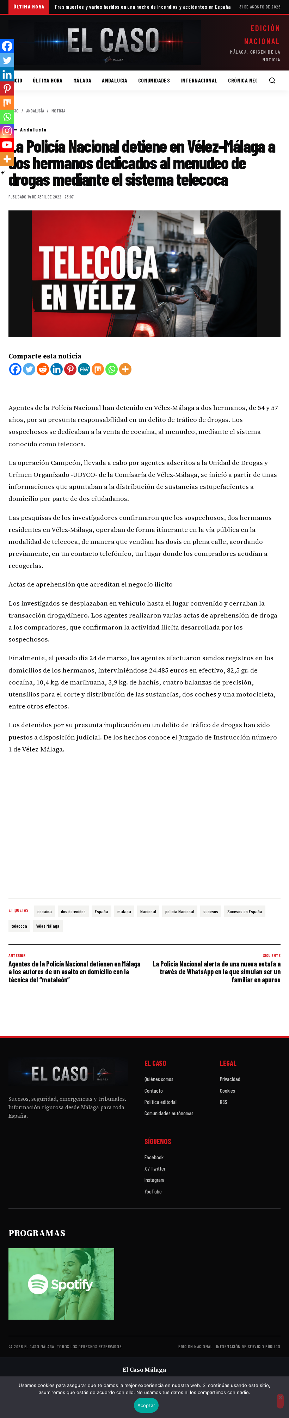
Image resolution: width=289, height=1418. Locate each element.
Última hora (47, 80)
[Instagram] (7, 131)
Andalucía (115, 80)
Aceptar (146, 1405)
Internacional (198, 80)
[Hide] (3, 173)
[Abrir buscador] (272, 80)
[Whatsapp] (111, 369)
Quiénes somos (158, 1079)
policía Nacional (179, 911)
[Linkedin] (56, 369)
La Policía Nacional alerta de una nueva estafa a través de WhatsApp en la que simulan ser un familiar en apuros (217, 968)
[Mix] (98, 369)
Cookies (227, 1090)
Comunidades (154, 80)
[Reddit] (43, 369)
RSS (223, 1102)
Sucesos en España (244, 911)
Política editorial (160, 1102)
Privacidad (230, 1079)
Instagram (154, 1180)
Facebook (154, 1157)
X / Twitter (154, 1168)
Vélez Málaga (48, 926)
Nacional (148, 911)
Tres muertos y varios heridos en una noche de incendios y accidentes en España (142, 7)
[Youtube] (7, 145)
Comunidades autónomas (168, 1113)
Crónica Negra (246, 80)
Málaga (82, 80)
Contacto (153, 1090)
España (101, 911)
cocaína (44, 911)
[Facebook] (15, 369)
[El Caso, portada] (104, 42)
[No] (280, 1401)
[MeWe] (84, 369)
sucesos (210, 911)
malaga (124, 911)
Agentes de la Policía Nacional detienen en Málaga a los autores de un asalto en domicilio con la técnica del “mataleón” (74, 968)
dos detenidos (73, 911)
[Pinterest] (70, 369)
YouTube (153, 1191)
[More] (125, 369)
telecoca (19, 926)
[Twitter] (29, 369)
